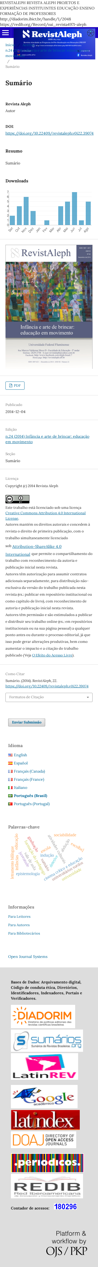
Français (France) (29, 779)
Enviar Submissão (26, 722)
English (20, 754)
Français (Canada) (29, 771)
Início (10, 45)
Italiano (20, 787)
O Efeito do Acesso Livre (52, 655)
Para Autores (19, 925)
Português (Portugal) (32, 803)
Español (21, 763)
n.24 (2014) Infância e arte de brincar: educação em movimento (47, 53)
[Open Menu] (5, 32)
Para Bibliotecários (24, 933)
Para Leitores (19, 916)
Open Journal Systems (27, 956)
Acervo (28, 45)
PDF (17, 385)
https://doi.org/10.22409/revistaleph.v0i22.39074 (49, 133)
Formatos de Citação (26, 697)
